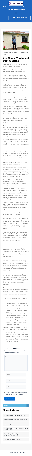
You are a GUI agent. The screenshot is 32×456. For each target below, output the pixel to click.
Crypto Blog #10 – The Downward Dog (14, 415)
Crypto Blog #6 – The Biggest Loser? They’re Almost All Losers (14, 434)
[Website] (16, 387)
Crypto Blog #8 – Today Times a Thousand (16, 424)
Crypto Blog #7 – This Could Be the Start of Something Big (16, 429)
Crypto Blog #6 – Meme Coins (12, 439)
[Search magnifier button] (27, 405)
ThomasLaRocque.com (16, 9)
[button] (16, 13)
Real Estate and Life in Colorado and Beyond (12, 7)
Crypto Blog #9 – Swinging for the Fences (15, 419)
